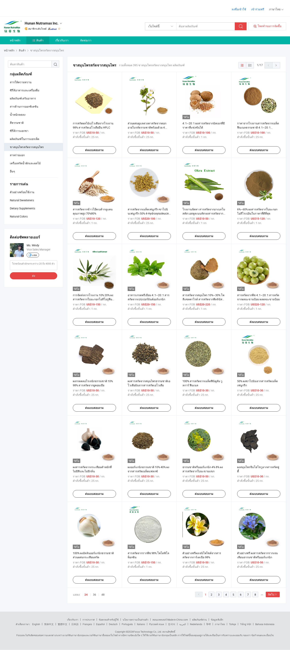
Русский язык (156, 624)
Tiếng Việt (245, 624)
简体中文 (49, 624)
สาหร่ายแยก (17, 155)
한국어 (171, 624)
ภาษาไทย (220, 624)
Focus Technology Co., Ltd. (147, 631)
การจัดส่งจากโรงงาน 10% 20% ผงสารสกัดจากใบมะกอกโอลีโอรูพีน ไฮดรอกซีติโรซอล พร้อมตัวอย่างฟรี (94, 299)
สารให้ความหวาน (21, 82)
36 (94, 594)
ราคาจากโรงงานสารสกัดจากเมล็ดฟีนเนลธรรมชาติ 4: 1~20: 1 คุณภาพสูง (258, 127)
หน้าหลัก (15, 40)
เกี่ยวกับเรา (61, 40)
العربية (182, 624)
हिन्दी (208, 624)
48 (103, 594)
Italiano (141, 624)
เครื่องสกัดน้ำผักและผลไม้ (25, 163)
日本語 (75, 624)
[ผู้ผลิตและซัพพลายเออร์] (29, 7)
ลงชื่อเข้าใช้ (239, 9)
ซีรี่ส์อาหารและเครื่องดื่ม (24, 90)
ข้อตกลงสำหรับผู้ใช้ (109, 619)
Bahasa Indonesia (264, 624)
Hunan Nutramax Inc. (41, 23)
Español (100, 624)
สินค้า (39, 40)
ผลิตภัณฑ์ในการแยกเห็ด (24, 139)
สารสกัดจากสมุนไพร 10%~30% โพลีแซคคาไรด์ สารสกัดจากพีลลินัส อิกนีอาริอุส (203, 299)
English (36, 624)
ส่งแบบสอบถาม (94, 150)
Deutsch (113, 624)
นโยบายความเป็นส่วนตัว (135, 619)
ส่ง (33, 276)
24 (86, 594)
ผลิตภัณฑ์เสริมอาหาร (23, 98)
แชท (34, 255)
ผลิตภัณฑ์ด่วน (199, 619)
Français (87, 624)
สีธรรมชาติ (17, 123)
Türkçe (232, 624)
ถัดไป (271, 594)
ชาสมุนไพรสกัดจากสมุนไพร (27, 147)
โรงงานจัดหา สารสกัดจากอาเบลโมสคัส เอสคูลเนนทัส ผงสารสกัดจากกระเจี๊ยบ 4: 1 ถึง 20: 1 (203, 213)
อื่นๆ (12, 171)
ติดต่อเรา (85, 40)
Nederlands (196, 624)
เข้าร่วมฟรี (257, 9)
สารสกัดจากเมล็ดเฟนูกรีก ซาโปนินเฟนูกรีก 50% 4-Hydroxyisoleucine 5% (149, 213)
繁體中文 (62, 624)
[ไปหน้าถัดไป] (276, 65)
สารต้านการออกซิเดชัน (24, 106)
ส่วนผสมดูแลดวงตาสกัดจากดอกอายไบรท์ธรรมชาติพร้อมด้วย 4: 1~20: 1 (147, 127)
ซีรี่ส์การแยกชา (19, 131)
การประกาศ (88, 619)
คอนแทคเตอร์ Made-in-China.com (170, 619)
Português (127, 624)
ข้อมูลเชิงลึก (217, 619)
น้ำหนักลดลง (17, 114)
